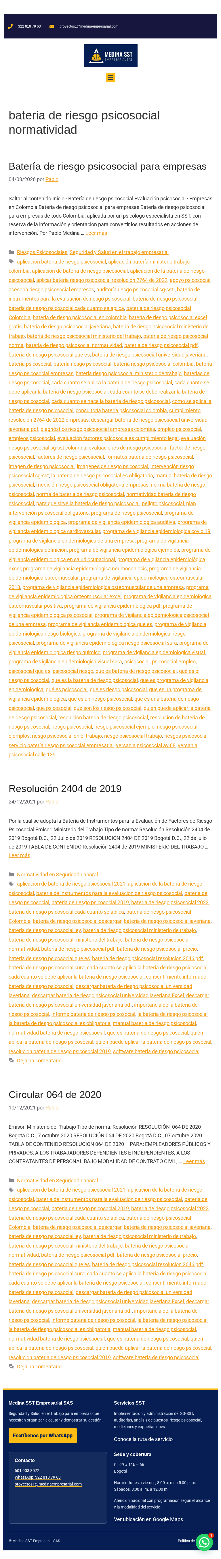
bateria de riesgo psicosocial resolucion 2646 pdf (147, 958)
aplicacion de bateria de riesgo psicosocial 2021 (71, 884)
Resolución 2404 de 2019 (65, 788)
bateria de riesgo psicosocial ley (45, 930)
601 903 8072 (27, 1470)
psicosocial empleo (174, 662)
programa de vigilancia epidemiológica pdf (112, 606)
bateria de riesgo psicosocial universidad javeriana (149, 355)
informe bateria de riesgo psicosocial (93, 1014)
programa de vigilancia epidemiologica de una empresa (72, 541)
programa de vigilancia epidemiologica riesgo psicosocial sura (106, 643)
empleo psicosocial (179, 429)
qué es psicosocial (66, 689)
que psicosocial (53, 708)
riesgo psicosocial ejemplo (124, 727)
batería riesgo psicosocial (82, 364)
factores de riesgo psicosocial (70, 457)
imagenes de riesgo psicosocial (112, 466)
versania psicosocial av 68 (146, 745)
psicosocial (137, 662)
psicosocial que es (29, 671)
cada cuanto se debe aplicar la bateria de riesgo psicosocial (76, 977)
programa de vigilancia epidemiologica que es (100, 624)
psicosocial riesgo (73, 671)
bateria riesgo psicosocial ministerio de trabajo (129, 373)
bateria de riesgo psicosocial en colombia (80, 317)
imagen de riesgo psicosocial (42, 466)
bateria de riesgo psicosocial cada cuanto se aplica (66, 308)
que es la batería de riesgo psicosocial (95, 680)
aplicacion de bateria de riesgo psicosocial (80, 271)
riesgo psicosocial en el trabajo (67, 736)
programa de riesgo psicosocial (126, 513)
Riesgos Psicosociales (42, 252)
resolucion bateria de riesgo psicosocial (103, 717)
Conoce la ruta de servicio (143, 1439)
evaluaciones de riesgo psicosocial (128, 448)
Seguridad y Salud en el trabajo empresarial (119, 252)
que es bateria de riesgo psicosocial (136, 671)
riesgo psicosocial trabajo (133, 736)
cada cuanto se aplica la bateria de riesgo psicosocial (112, 382)
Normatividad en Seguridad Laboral (57, 875)
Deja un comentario (39, 1061)
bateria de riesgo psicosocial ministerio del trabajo (84, 336)
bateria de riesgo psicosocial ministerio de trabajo (139, 930)
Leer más (96, 233)
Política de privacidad (195, 1541)
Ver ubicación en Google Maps (148, 1519)
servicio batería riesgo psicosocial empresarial (61, 745)
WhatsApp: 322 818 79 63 (38, 1477)
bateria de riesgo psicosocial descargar (77, 921)
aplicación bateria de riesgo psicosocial (61, 262)
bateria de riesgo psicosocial (165, 299)
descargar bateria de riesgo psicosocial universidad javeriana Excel (108, 995)
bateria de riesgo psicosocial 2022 (170, 902)
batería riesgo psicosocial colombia (154, 364)
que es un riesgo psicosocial (100, 699)
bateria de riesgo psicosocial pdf (161, 345)
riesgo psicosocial (72, 727)
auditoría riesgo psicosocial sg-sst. (135, 289)
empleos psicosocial (32, 438)
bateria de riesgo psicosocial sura (47, 968)
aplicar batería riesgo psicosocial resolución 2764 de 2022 (101, 280)
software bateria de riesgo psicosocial (156, 1051)
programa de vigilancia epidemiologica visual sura (65, 662)
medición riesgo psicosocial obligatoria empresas (92, 485)
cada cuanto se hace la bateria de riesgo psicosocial (111, 401)
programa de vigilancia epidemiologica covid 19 (156, 531)
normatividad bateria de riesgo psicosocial (57, 1033)
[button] (110, 77)
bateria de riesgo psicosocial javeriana (67, 327)
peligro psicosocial (163, 503)
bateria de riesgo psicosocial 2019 (90, 902)
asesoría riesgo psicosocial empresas (51, 289)
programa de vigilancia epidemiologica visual (154, 652)
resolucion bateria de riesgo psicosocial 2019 (60, 1051)
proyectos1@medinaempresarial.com (48, 1484)
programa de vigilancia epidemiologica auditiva (121, 522)
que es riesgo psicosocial (118, 689)
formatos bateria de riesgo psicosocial (149, 457)
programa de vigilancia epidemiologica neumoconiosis (85, 568)
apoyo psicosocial (190, 280)
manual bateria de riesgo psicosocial (154, 1023)
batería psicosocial (30, 364)
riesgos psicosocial (185, 736)
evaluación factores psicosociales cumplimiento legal (118, 438)
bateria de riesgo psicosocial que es (49, 355)
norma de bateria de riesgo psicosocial (80, 494)
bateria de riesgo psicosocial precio (157, 949)
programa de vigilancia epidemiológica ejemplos (124, 550)
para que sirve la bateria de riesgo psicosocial (88, 503)
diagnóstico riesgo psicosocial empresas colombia (98, 429)
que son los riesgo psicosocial (107, 708)
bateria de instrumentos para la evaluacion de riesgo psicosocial (109, 893)
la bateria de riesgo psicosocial (172, 1014)
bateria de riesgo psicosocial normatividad (74, 345)
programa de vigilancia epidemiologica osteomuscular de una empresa (103, 587)
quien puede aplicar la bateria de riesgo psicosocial (153, 1042)
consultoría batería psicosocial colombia (121, 410)
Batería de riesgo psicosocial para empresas (108, 166)
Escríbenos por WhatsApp (43, 1435)
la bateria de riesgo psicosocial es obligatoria (102, 475)
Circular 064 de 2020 (55, 1094)
